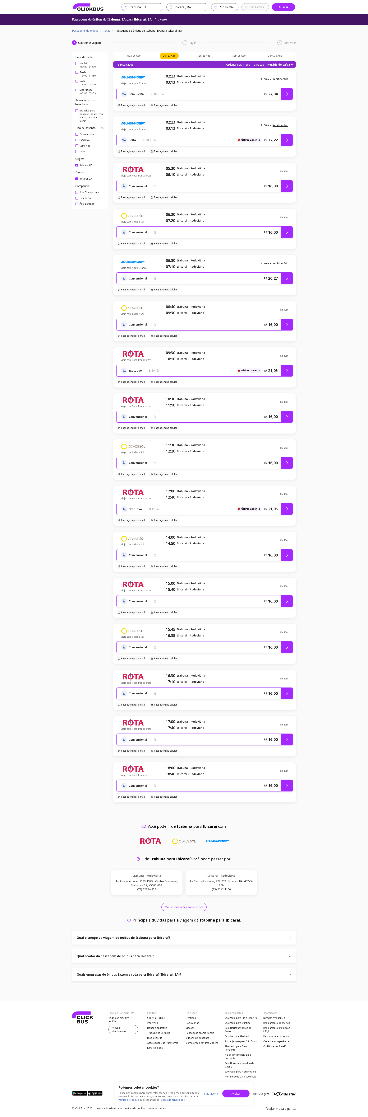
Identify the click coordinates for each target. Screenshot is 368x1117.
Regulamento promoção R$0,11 (276, 1029)
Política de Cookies (135, 1108)
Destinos (191, 1018)
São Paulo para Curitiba (238, 1023)
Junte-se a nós (155, 1047)
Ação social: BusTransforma (162, 1042)
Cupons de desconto (197, 1038)
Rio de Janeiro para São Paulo (241, 1041)
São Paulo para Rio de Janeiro (241, 1018)
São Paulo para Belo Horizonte (236, 1048)
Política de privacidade (172, 1099)
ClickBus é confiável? (274, 1046)
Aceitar (236, 1093)
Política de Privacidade (109, 1108)
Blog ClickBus (154, 1038)
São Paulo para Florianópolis (240, 1071)
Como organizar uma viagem (202, 1042)
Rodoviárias (192, 1023)
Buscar (283, 7)
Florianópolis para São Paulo (240, 1076)
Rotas (106, 30)
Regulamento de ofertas (276, 1023)
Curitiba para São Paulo (238, 1036)
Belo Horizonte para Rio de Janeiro (239, 1065)
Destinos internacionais (276, 1036)
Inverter (163, 19)
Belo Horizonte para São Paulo (238, 1029)
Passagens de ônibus (85, 30)
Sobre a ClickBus (156, 1018)
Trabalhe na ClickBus (158, 1033)
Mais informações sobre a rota (184, 907)
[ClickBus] (88, 7)
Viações (190, 1028)
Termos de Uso (157, 1108)
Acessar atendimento (119, 1029)
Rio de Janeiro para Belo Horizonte (238, 1056)
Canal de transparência (276, 1041)
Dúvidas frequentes (274, 1018)
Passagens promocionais (200, 1033)
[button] (280, 79)
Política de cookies (128, 1099)
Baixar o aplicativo (157, 1028)
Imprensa (152, 1023)
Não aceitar (211, 1093)
